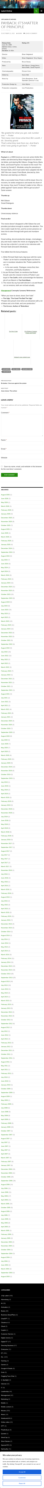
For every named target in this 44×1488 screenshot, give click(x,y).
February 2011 (6, 1073)
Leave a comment (31, 33)
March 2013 (5, 1000)
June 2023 (4, 610)
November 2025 (6, 521)
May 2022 (4, 659)
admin (20, 33)
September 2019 (6, 778)
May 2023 (4, 613)
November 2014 (6, 928)
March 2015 (5, 912)
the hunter (6, 371)
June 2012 (4, 1035)
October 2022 (5, 640)
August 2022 (5, 648)
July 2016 (4, 874)
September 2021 (6, 690)
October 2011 (5, 1054)
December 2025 (6, 518)
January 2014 (5, 962)
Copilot (3, 1330)
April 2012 (4, 1039)
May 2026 (4, 502)
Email (4, 449)
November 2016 (6, 870)
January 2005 (5, 1238)
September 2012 (6, 1023)
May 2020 (4, 747)
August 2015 (5, 897)
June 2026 (4, 498)
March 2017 (5, 866)
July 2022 (4, 652)
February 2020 (6, 759)
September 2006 (6, 1181)
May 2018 (4, 824)
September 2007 (6, 1135)
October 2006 (5, 1177)
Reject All (22, 1483)
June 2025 (4, 533)
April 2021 (4, 705)
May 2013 (4, 993)
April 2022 (4, 663)
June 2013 (4, 989)
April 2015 (4, 908)
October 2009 (5, 1089)
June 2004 (4, 1265)
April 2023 (4, 617)
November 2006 (6, 1173)
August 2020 (5, 736)
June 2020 (4, 744)
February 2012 (6, 1043)
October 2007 (5, 1131)
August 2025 (5, 529)
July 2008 (4, 1108)
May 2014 (4, 947)
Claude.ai (4, 1322)
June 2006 (4, 1192)
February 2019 (6, 801)
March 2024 (5, 575)
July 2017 (4, 855)
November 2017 (6, 843)
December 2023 (6, 587)
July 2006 (4, 1188)
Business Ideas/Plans (8, 1315)
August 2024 (5, 556)
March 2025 (5, 537)
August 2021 (5, 694)
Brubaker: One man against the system (13, 382)
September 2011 (6, 1058)
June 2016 (4, 878)
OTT (2, 1426)
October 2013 (5, 974)
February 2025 (6, 541)
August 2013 (5, 981)
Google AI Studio (6, 1368)
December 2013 (6, 966)
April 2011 (4, 1069)
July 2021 (4, 698)
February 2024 (6, 579)
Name (4, 440)
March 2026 (5, 506)
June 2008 (4, 1112)
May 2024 (4, 567)
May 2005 (4, 1223)
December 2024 (6, 548)
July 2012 (4, 1031)
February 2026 (6, 510)
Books (3, 1311)
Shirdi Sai (4, 1437)
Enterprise (4, 1349)
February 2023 (6, 625)
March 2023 (5, 621)
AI (1, 1303)
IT (1, 1387)
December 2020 (6, 721)
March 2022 (5, 667)
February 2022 (6, 671)
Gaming (3, 1361)
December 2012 (6, 1012)
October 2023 (5, 594)
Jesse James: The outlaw (9, 389)
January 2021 (5, 717)
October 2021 (5, 686)
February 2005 (6, 1234)
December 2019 (6, 767)
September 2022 (6, 644)
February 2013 (6, 1004)
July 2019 (4, 782)
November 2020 (6, 724)
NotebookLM (5, 1418)
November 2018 (6, 813)
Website (4, 458)
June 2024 (4, 564)
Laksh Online (6, 11)
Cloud (3, 1326)
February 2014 (6, 958)
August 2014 (5, 935)
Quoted (3, 1433)
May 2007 (4, 1150)
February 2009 (6, 1104)
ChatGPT (4, 1318)
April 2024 (4, 571)
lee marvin (6, 369)
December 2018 (6, 809)
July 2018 (4, 816)
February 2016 (6, 893)
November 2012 (6, 1016)
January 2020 (5, 763)
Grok (2, 1372)
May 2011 (4, 1066)
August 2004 (5, 1257)
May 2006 (4, 1196)
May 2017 (4, 859)
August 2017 (5, 851)
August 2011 (5, 1062)
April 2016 (4, 885)
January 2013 (5, 1008)
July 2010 (4, 1077)
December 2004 (6, 1242)
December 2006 (6, 1169)
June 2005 (4, 1219)
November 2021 (6, 682)
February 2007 (6, 1161)
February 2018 (6, 836)
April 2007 (4, 1154)
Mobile (3, 1403)
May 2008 (4, 1115)
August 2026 (5, 495)
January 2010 (5, 1085)
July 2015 (4, 901)
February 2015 (6, 916)
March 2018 (5, 832)
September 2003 (6, 1272)
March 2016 (5, 889)
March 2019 (5, 797)
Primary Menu (41, 10)
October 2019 (5, 774)
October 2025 (5, 525)
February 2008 (6, 1123)
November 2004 (6, 1246)
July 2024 (4, 560)
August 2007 (5, 1138)
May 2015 (4, 905)
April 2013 (4, 997)
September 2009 (6, 1092)
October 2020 (5, 728)
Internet (3, 1384)
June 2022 (4, 655)
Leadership (5, 1391)
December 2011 (6, 1050)
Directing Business (7, 1345)
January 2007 (5, 1165)
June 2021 (4, 701)
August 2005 (5, 1211)
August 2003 (5, 1276)
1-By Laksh (4, 19)
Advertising (5, 1299)
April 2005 (4, 1227)
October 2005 (5, 1207)
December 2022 (6, 633)
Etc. (2, 1357)
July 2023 (4, 606)
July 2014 (4, 939)
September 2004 (6, 1253)
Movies (13, 19)
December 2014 (6, 924)
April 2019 (4, 793)
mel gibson (16, 369)
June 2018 (4, 820)
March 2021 (5, 709)
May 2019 (4, 790)
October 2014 (5, 931)
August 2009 (5, 1096)
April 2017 (4, 862)
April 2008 (4, 1119)
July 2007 (4, 1142)
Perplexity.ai (5, 1430)
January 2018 (5, 839)
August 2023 (5, 602)
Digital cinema (6, 1338)
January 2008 (5, 1127)
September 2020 (6, 732)
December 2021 (6, 678)
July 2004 (4, 1261)
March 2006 (5, 1204)
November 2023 (6, 590)
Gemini (3, 1364)
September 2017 (6, 847)
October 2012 (5, 1020)
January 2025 (5, 544)
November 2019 (6, 770)
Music (3, 1414)
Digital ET (4, 1341)
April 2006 (4, 1200)
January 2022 (5, 675)
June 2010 (4, 1081)
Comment (5, 413)
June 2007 (4, 1146)
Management (6, 290)
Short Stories (5, 1441)
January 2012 (5, 1046)
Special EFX (5, 1445)
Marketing (4, 1399)
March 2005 (5, 1230)
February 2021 (6, 713)
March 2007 (5, 1158)
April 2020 (4, 751)
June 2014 (4, 943)
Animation (4, 1307)
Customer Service (7, 1334)
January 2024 (5, 583)
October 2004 (5, 1250)
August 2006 (5, 1184)
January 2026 (5, 514)
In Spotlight (5, 1380)
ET (9, 19)
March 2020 (5, 755)
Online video (5, 1422)
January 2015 (5, 920)
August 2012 (5, 1027)
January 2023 (5, 629)
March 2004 (5, 1269)
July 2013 (4, 985)
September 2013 (6, 977)
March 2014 (5, 954)
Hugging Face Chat (7, 1376)
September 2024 (6, 552)
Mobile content (6, 1407)
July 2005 (4, 1215)
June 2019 (4, 786)
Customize (22, 1478)
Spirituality (4, 1449)
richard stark (27, 369)
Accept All (22, 1472)
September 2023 (6, 598)
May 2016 (4, 882)
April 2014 (4, 951)
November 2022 (6, 636)
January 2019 (5, 805)
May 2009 (4, 1100)
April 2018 (4, 828)
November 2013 (6, 970)
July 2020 (4, 740)
